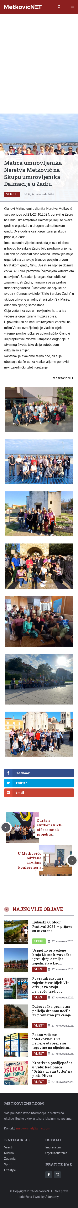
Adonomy (52, 1197)
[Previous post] (6, 827)
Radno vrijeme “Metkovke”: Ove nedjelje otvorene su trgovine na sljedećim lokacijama (50, 1043)
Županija (10, 1159)
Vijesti (12, 194)
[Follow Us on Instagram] (57, 1174)
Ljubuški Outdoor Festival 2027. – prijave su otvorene (52, 926)
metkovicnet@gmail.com (33, 1128)
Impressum (53, 1147)
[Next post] (72, 860)
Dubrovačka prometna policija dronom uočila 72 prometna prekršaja (51, 1010)
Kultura (9, 1153)
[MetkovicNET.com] (23, 7)
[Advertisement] (39, 55)
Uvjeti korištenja (56, 1153)
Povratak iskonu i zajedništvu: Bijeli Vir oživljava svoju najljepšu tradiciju (50, 984)
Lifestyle (10, 1170)
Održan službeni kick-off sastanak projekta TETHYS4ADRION (50, 832)
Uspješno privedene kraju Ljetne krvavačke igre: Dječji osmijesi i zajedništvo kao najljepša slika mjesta (51, 958)
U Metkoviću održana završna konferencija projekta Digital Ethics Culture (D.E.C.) (28, 867)
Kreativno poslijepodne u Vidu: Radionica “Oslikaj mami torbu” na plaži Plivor (52, 1069)
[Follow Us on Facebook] (48, 1174)
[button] (59, 6)
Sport (39, 941)
